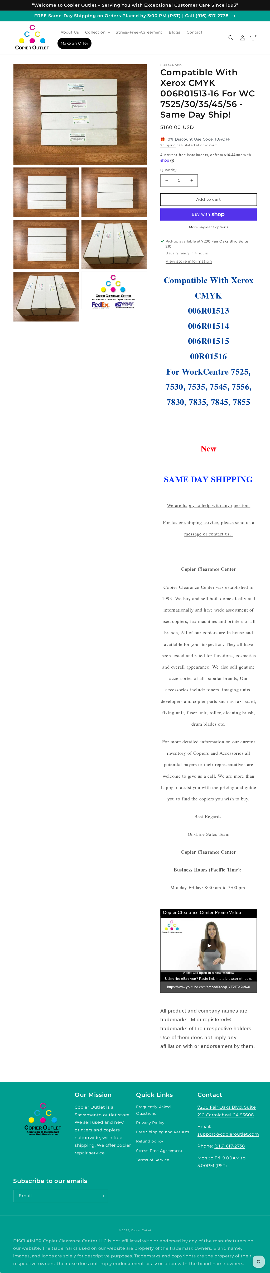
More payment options (208, 227)
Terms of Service (152, 1160)
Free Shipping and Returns (162, 1132)
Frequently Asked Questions (153, 1110)
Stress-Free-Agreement (159, 1150)
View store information (189, 261)
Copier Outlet (141, 1230)
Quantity (168, 170)
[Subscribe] (102, 1196)
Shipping (168, 145)
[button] (97, 32)
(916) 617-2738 (229, 1146)
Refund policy (149, 1141)
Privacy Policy (150, 1122)
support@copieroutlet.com (228, 1134)
